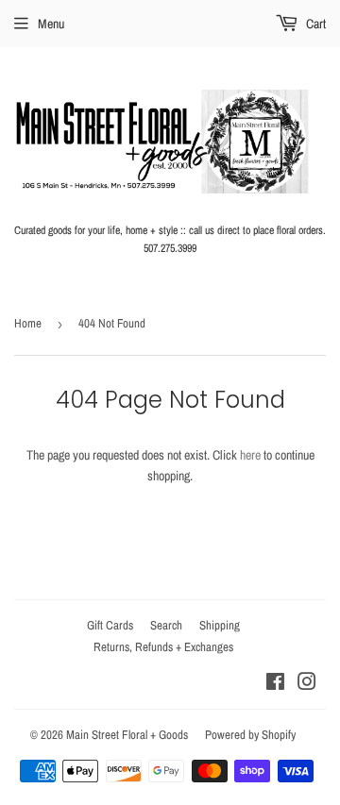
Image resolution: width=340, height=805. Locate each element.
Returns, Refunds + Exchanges (163, 647)
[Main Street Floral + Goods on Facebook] (275, 684)
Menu (51, 23)
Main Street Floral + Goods (127, 735)
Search (166, 625)
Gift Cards (110, 625)
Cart (314, 23)
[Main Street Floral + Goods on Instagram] (307, 684)
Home (28, 323)
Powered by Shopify (250, 735)
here (250, 454)
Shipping (219, 625)
